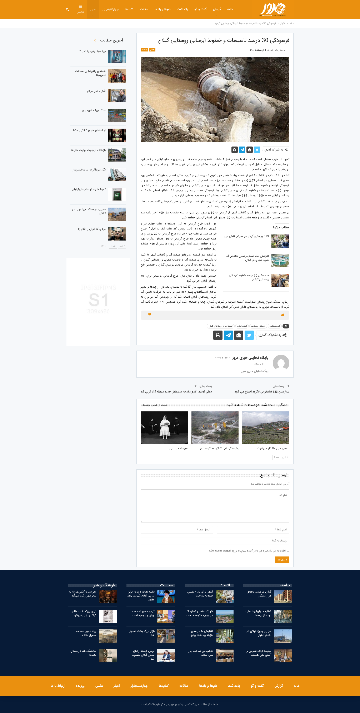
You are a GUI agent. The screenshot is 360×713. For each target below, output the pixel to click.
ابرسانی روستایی (258, 326)
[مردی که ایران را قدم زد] (117, 234)
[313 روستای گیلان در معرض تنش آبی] (280, 241)
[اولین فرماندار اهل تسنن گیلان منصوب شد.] (166, 656)
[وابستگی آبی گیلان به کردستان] (215, 427)
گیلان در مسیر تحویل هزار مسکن (259, 593)
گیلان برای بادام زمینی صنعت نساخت (200, 593)
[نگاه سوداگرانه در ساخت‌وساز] (117, 174)
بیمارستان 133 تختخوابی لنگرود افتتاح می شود (262, 391)
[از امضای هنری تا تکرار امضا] (117, 135)
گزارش (217, 9)
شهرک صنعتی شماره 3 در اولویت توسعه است (199, 613)
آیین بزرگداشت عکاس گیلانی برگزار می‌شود (83, 613)
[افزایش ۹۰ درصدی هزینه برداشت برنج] (225, 636)
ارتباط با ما (58, 686)
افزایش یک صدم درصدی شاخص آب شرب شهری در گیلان (247, 258)
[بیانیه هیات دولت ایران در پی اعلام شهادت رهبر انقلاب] (166, 596)
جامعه (144, 49)
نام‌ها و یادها (163, 9)
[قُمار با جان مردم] (117, 96)
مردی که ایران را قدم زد (92, 229)
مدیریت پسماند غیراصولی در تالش (89, 211)
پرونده (80, 686)
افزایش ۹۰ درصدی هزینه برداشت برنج (202, 633)
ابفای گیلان (242, 326)
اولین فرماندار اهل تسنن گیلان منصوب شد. (143, 655)
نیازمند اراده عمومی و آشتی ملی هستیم (258, 653)
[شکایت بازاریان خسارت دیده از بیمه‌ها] (283, 616)
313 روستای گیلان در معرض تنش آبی (246, 236)
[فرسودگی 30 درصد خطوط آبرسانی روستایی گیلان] (280, 280)
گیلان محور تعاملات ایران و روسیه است (143, 613)
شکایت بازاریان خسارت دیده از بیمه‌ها (258, 613)
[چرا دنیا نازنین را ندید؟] (117, 56)
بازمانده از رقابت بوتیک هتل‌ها (88, 150)
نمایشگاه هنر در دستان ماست (83, 653)
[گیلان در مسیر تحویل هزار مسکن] (283, 596)
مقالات (144, 9)
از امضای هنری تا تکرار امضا (89, 130)
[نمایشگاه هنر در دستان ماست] (108, 656)
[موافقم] (282, 315)
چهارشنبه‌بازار (110, 9)
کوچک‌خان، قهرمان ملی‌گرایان (89, 189)
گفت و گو (200, 9)
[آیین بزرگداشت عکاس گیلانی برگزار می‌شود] (108, 616)
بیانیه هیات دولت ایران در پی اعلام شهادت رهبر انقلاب (141, 595)
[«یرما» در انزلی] (164, 427)
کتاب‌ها (129, 9)
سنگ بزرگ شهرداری (94, 110)
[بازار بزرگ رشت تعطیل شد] (166, 636)
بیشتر (81, 11)
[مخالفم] (149, 315)
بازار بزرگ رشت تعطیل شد (142, 633)
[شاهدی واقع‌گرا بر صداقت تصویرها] (117, 76)
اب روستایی (275, 326)
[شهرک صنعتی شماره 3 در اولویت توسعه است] (225, 616)
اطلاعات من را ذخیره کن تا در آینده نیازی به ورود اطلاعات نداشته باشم (247, 551)
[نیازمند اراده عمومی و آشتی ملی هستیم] (283, 656)
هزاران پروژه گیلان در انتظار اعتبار (259, 633)
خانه (230, 9)
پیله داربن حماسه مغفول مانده (86, 633)
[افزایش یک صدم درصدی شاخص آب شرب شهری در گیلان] (280, 261)
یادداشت (182, 9)
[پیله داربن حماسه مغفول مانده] (108, 636)
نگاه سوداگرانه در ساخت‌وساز (89, 169)
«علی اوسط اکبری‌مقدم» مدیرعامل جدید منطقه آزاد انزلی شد (176, 391)
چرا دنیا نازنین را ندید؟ (92, 51)
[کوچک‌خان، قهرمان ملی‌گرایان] (117, 194)
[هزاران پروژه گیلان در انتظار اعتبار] (283, 636)
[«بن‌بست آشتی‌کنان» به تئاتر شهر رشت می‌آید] (108, 596)
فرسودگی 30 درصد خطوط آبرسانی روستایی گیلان (249, 277)
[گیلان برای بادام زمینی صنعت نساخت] (225, 596)
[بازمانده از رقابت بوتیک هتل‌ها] (117, 155)
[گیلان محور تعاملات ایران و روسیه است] (166, 616)
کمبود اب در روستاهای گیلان (220, 326)
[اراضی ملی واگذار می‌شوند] (265, 427)
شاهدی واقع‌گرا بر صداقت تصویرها (90, 73)
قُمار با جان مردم (96, 91)
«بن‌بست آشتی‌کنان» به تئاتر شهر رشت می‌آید (82, 593)
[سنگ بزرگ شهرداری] (117, 115)
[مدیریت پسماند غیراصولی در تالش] (117, 214)
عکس (99, 686)
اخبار (93, 9)
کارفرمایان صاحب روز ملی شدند (201, 653)
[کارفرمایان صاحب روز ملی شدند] (225, 656)
